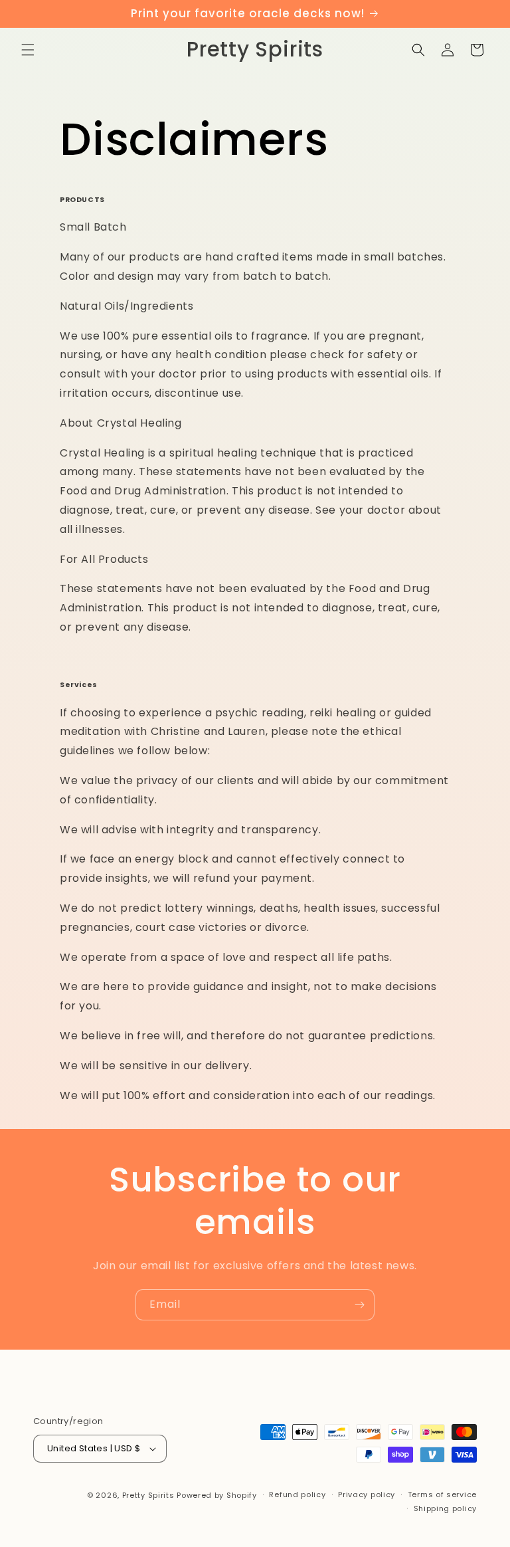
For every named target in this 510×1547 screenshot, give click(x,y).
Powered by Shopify (217, 1495)
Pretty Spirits (148, 1495)
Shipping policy (445, 1508)
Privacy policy (366, 1494)
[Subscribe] (359, 1304)
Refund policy (297, 1494)
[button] (27, 49)
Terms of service (442, 1494)
